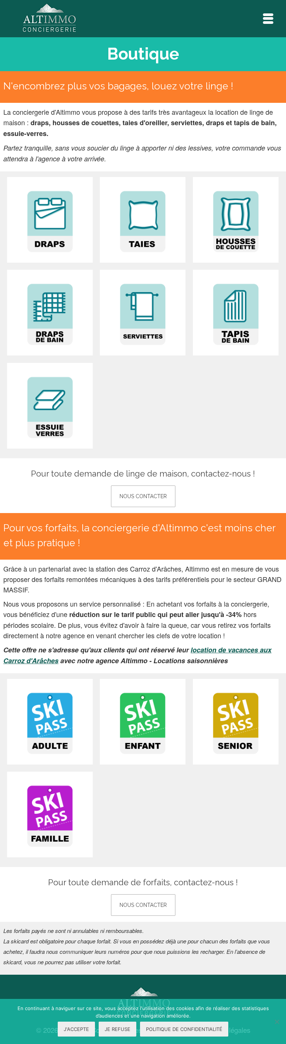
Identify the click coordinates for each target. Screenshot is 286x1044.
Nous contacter (143, 496)
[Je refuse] (276, 1021)
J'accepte (76, 1029)
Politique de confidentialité (184, 1029)
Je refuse (117, 1029)
